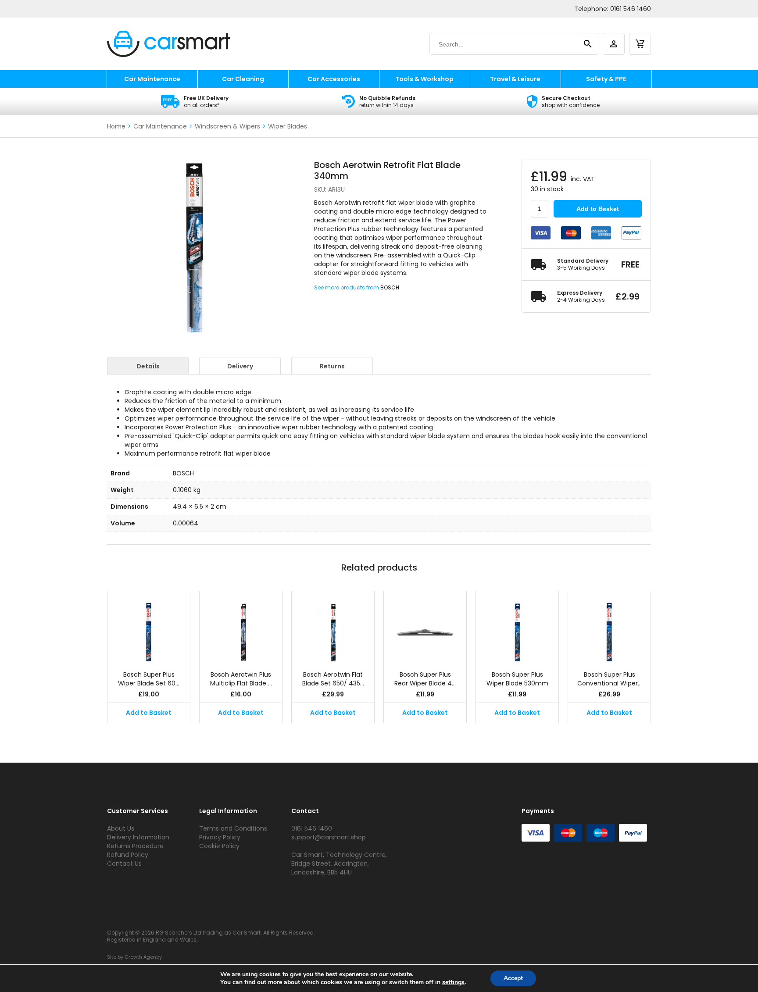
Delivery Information (138, 837)
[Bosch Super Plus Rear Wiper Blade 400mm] (425, 626)
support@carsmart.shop (328, 837)
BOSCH (389, 287)
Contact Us (124, 863)
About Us (120, 828)
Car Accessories (333, 79)
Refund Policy (127, 854)
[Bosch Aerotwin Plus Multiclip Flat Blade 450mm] (241, 626)
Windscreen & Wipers (227, 126)
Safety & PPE (606, 79)
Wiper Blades (287, 126)
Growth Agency (143, 956)
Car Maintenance (152, 79)
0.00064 (185, 523)
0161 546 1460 (630, 8)
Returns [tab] (332, 366)
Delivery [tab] (240, 366)
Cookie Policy (219, 846)
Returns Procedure (135, 846)
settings (453, 982)
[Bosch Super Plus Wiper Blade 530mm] (517, 626)
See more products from (347, 287)
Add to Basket (597, 208)
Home (116, 126)
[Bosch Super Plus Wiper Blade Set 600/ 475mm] (148, 626)
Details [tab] (148, 366)
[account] (614, 44)
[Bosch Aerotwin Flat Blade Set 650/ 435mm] (333, 626)
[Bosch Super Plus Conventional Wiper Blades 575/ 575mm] (609, 626)
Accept (513, 978)
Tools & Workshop (424, 79)
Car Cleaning (243, 79)
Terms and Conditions (233, 828)
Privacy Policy (219, 837)
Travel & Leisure (515, 79)
